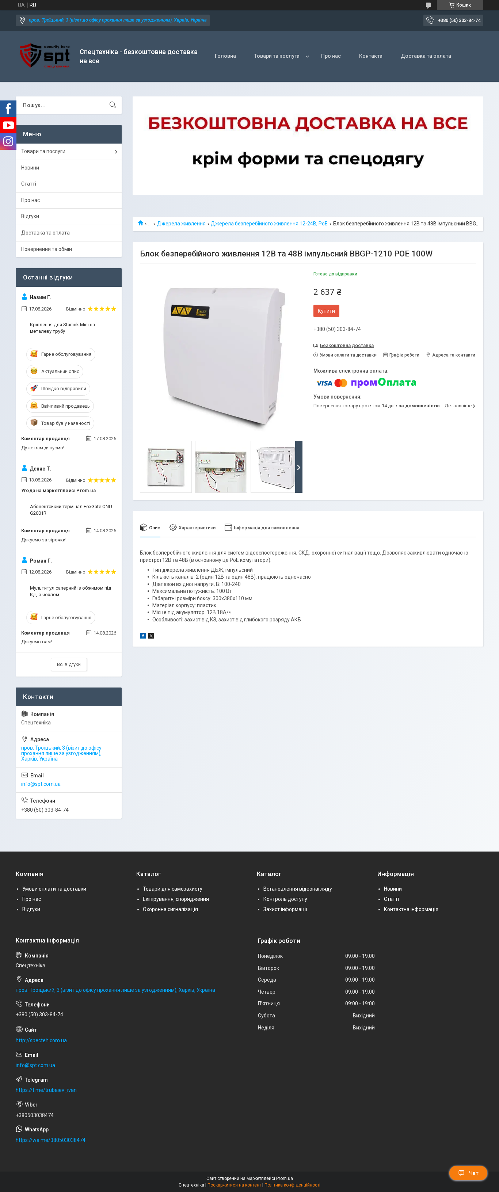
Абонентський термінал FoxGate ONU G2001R (71, 510)
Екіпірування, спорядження (176, 899)
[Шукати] (113, 105)
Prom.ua (284, 1178)
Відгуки (30, 216)
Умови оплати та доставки (54, 889)
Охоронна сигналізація (170, 909)
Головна (225, 56)
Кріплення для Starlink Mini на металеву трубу (62, 328)
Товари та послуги (277, 56)
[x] (151, 637)
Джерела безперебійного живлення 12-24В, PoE (269, 223)
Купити (326, 311)
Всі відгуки (69, 664)
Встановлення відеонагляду (297, 889)
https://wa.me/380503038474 (50, 1140)
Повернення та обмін (46, 249)
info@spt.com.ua (41, 784)
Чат (474, 1173)
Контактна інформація (411, 909)
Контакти (370, 56)
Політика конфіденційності (292, 1185)
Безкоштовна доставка (347, 345)
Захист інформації (285, 909)
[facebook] (143, 637)
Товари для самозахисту (172, 889)
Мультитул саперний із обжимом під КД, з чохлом (70, 591)
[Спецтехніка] (45, 56)
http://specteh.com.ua (41, 1040)
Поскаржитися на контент (234, 1185)
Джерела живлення (181, 223)
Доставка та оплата (426, 56)
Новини (30, 168)
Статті (28, 184)
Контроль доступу (285, 899)
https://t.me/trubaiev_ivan (46, 1090)
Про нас (331, 56)
